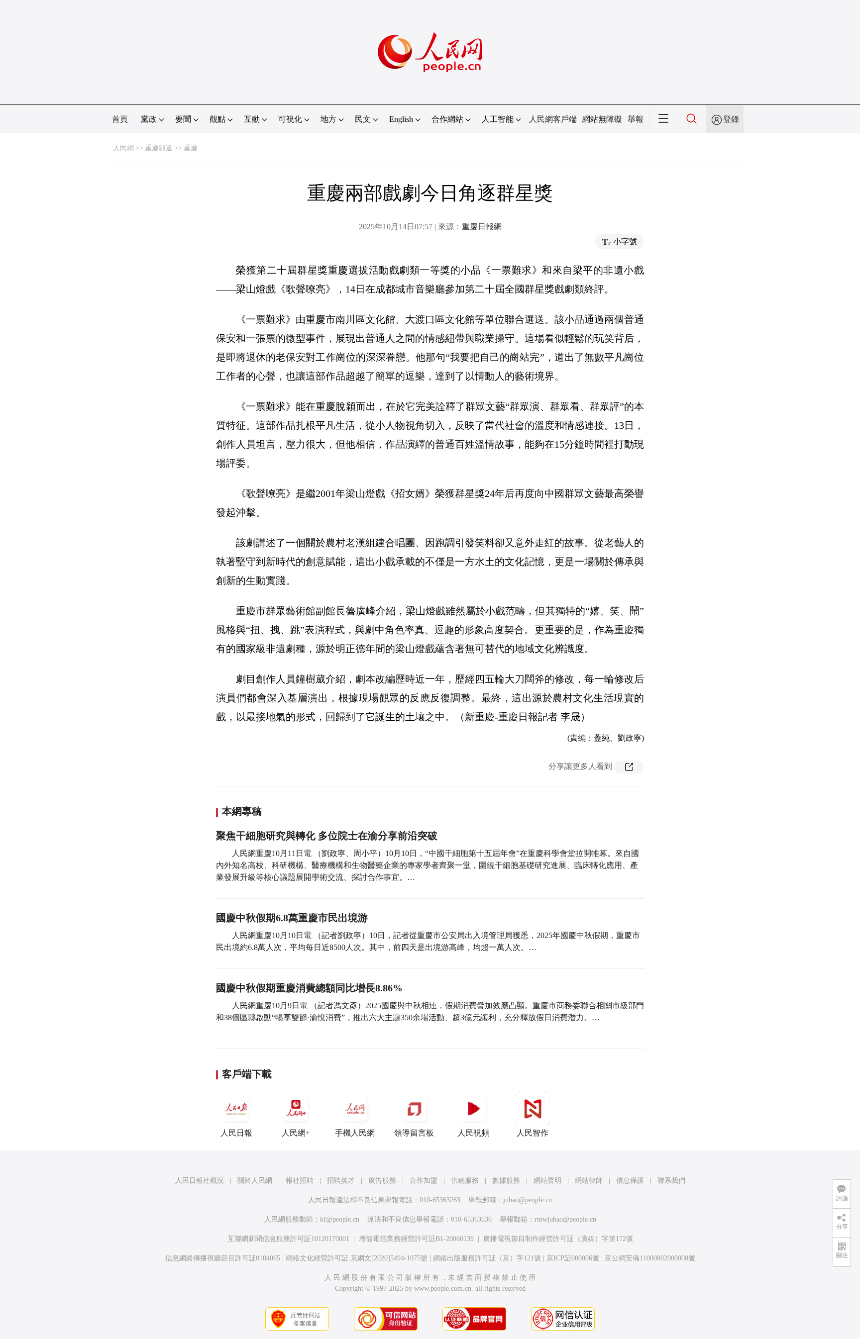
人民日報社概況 (199, 1180)
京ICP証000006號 (572, 1258)
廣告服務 (382, 1180)
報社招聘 (300, 1180)
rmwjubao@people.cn (565, 1219)
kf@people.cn (339, 1219)
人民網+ (296, 1133)
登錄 (731, 119)
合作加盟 (423, 1180)
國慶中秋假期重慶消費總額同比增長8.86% (309, 987)
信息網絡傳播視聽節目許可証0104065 (222, 1258)
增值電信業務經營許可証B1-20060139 (416, 1239)
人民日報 (236, 1133)
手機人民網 (355, 1133)
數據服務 (506, 1180)
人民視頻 (473, 1133)
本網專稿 (242, 811)
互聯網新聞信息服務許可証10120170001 (288, 1239)
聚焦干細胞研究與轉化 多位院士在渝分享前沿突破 (326, 835)
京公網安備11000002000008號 (650, 1258)
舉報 (636, 119)
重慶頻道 (159, 148)
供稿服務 (465, 1180)
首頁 (120, 119)
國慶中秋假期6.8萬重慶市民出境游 (292, 917)
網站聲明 (547, 1180)
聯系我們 (671, 1180)
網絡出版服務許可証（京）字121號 (487, 1258)
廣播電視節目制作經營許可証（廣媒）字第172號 (558, 1239)
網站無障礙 (602, 119)
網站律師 (589, 1180)
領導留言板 (414, 1133)
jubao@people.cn (527, 1200)
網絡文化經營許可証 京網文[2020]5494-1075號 (357, 1258)
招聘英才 (341, 1180)
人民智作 (532, 1133)
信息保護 (630, 1180)
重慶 (191, 148)
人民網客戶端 (553, 119)
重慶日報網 (482, 226)
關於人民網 (254, 1180)
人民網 (123, 148)
